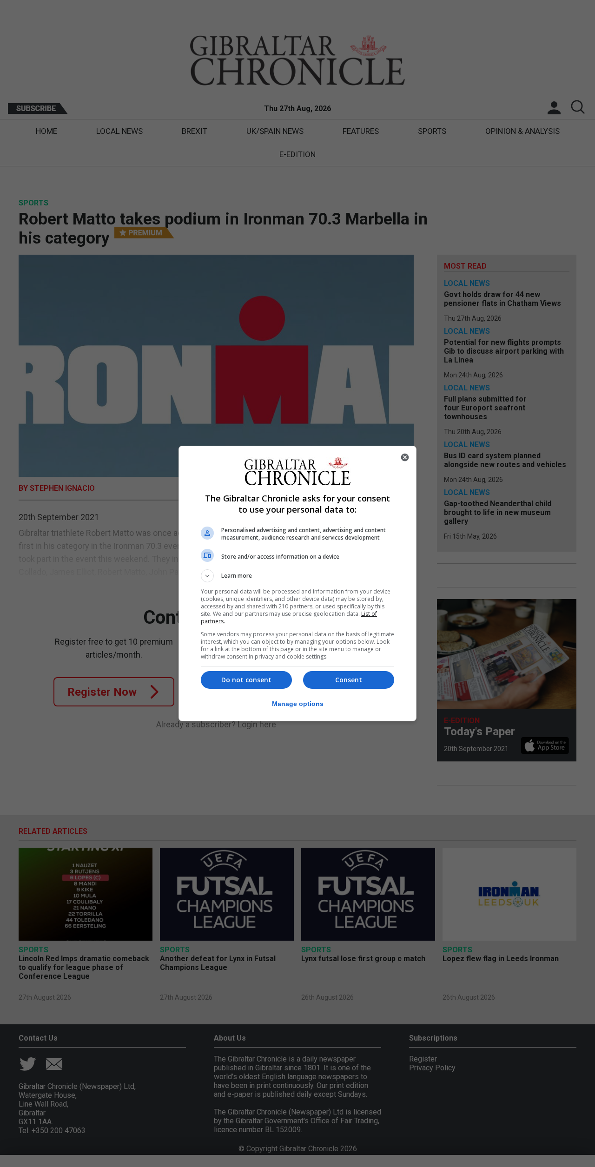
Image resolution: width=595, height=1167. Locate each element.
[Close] (405, 457)
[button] (297, 575)
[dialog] (297, 583)
